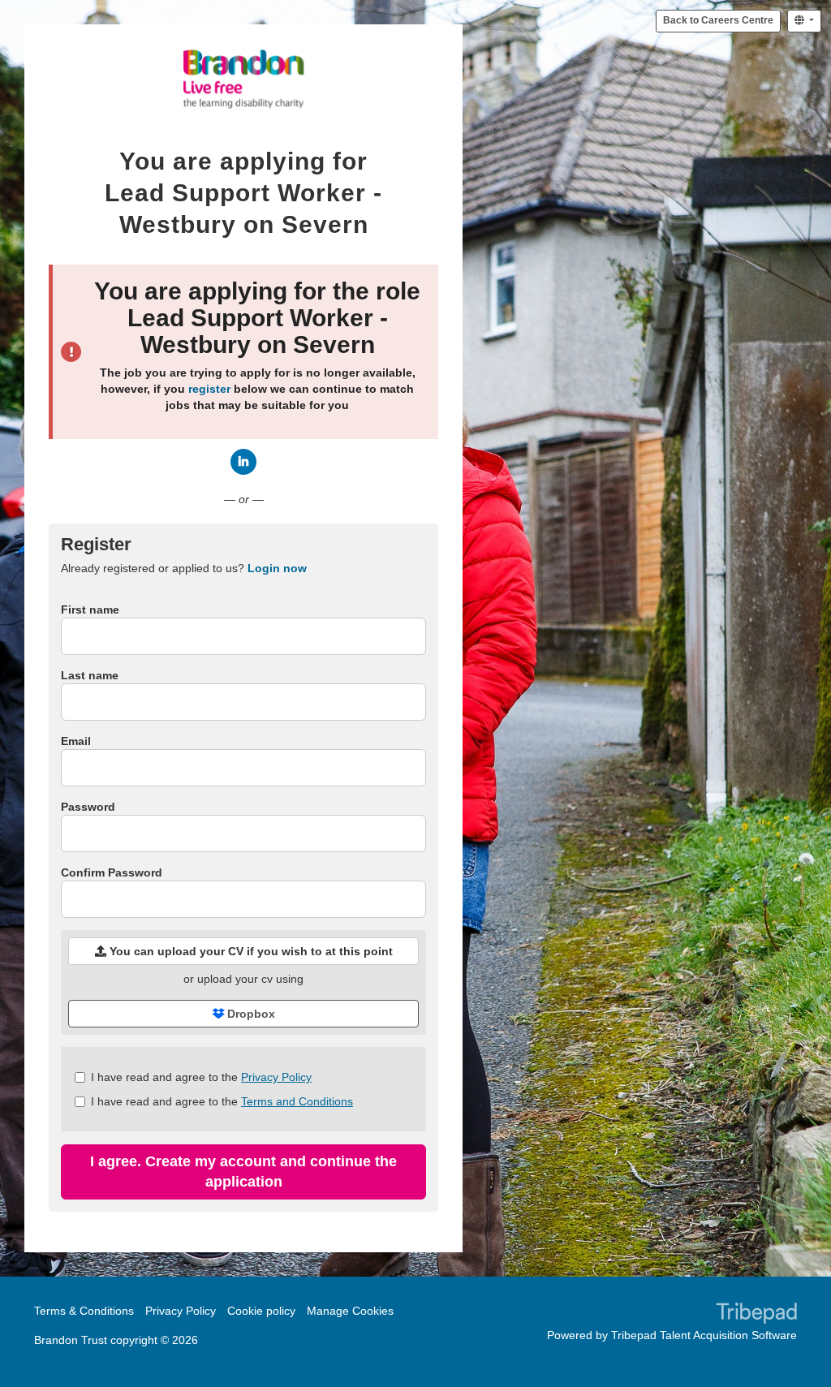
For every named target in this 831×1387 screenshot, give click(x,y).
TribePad (756, 1315)
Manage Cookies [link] (350, 1310)
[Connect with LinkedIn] (243, 462)
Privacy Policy (276, 1076)
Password (88, 806)
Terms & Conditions (84, 1310)
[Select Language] (804, 21)
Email (76, 740)
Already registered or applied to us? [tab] (184, 568)
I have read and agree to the (201, 1076)
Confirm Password (111, 872)
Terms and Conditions (297, 1101)
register (209, 388)
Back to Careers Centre (718, 20)
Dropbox (249, 1013)
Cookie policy (261, 1310)
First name (90, 609)
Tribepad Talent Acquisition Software (704, 1335)
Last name (89, 675)
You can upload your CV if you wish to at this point (249, 951)
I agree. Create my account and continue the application (243, 1171)
